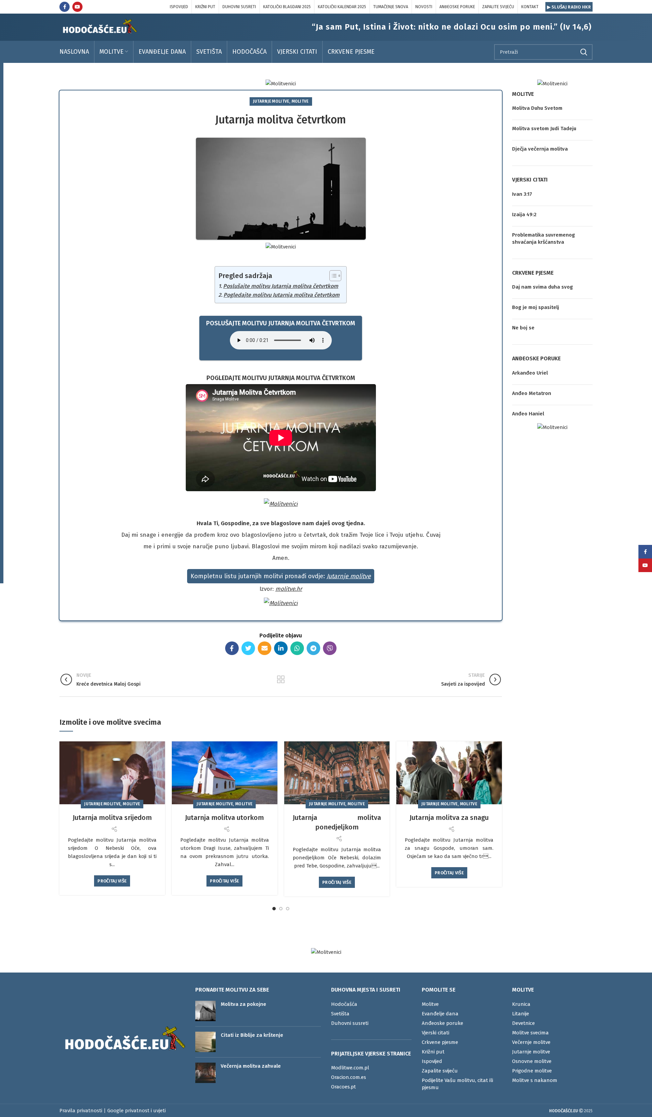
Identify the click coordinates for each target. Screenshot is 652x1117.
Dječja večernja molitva (540, 149)
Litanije (520, 1014)
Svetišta (340, 1014)
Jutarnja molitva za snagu (449, 817)
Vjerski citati (435, 1033)
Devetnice (523, 1023)
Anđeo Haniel (528, 414)
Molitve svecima (530, 1033)
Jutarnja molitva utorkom (224, 817)
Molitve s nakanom (534, 1080)
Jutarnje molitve (271, 101)
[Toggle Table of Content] (332, 275)
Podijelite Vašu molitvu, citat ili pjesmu (457, 1083)
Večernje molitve (531, 1042)
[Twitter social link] (248, 648)
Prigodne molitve (532, 1071)
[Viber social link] (330, 648)
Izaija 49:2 (524, 214)
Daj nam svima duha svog (542, 287)
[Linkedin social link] (281, 648)
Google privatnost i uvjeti (136, 1110)
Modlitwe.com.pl (350, 1068)
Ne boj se (523, 328)
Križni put (433, 1052)
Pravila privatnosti (80, 1110)
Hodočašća (344, 1004)
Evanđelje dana (440, 1014)
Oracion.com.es (348, 1077)
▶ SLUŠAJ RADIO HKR (569, 7)
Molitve (300, 101)
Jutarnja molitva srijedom (112, 817)
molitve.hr (288, 588)
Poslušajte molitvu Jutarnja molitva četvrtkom (280, 286)
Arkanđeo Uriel (530, 373)
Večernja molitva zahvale (251, 1066)
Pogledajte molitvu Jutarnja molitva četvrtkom (281, 295)
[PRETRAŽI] (583, 52)
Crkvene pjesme (440, 1042)
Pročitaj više (112, 880)
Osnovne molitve (531, 1061)
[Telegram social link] (313, 648)
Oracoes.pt (343, 1087)
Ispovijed (432, 1061)
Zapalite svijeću (440, 1071)
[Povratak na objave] (281, 679)
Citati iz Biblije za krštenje (252, 1035)
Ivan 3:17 (522, 194)
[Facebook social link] (64, 7)
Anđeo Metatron (531, 393)
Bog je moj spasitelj (535, 307)
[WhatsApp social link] (297, 648)
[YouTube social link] (77, 7)
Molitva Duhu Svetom (537, 108)
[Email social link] (264, 648)
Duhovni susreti (349, 1023)
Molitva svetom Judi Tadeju (544, 128)
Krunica (521, 1004)
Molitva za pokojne (243, 1004)
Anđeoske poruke (442, 1023)
